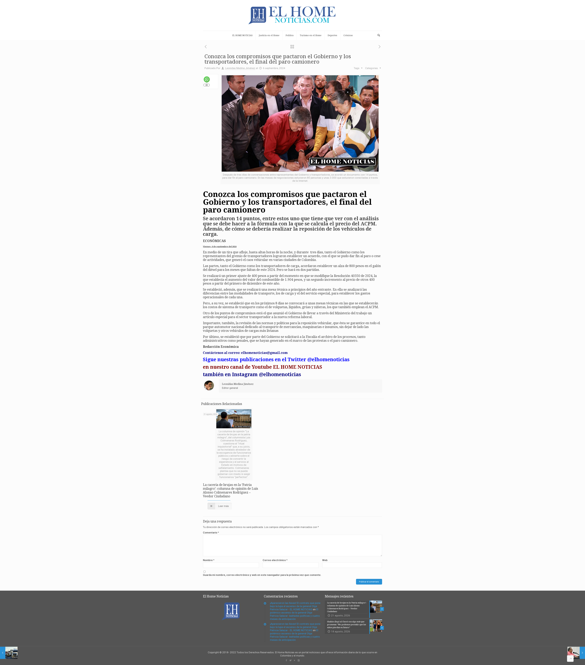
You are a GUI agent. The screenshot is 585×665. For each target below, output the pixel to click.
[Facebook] (286, 660)
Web (325, 560)
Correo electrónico (275, 560)
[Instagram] (298, 660)
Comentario (211, 532)
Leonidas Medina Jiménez (240, 68)
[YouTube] (294, 660)
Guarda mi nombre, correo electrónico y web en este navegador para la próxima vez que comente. (262, 574)
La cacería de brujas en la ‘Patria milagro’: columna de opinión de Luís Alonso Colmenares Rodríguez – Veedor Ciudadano (230, 490)
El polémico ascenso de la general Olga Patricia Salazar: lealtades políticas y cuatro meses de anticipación (295, 614)
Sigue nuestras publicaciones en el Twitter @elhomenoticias (276, 359)
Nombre (208, 560)
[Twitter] (290, 660)
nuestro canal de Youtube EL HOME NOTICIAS (266, 367)
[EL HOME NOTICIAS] (292, 15)
